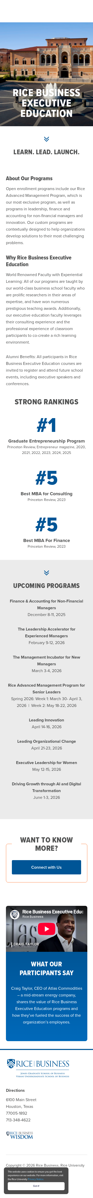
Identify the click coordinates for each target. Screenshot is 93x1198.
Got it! (36, 1186)
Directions (15, 1090)
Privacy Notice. (36, 1179)
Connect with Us (46, 867)
